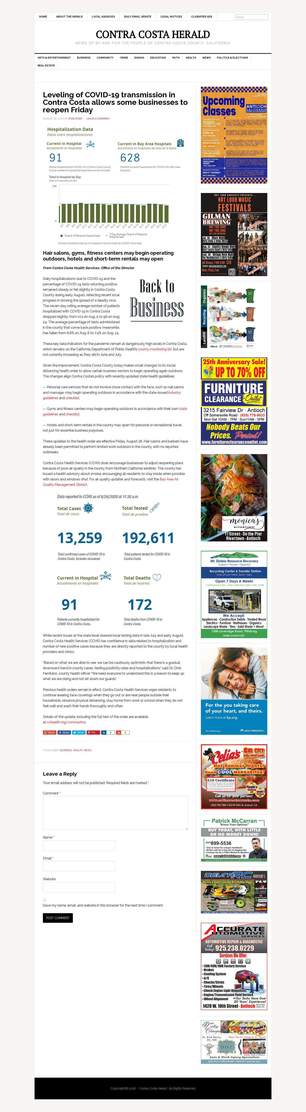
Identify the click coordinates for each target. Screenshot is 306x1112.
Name (48, 837)
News (87, 750)
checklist (72, 398)
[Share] (103, 732)
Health (78, 750)
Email (48, 858)
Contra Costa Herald (153, 34)
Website (49, 879)
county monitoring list (155, 349)
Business (66, 750)
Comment (51, 793)
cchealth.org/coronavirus (66, 722)
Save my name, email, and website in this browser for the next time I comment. (103, 905)
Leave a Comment (98, 118)
